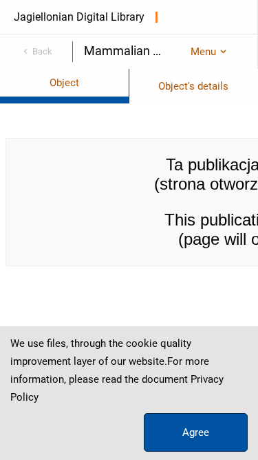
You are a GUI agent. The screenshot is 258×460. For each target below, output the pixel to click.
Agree (195, 432)
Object (64, 83)
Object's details (193, 86)
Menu (203, 52)
